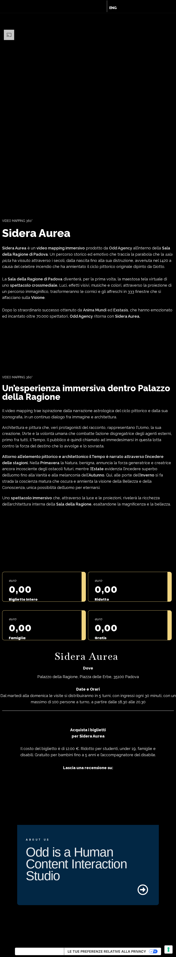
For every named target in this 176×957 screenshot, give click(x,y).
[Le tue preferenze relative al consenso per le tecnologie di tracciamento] (168, 949)
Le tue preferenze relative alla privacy (107, 951)
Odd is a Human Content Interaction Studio (76, 864)
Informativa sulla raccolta (39, 951)
